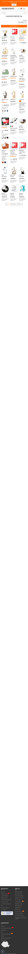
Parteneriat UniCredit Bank (6, 934)
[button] (21, 40)
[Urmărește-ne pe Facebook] (3, 953)
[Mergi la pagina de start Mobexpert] (9, 8)
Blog (2, 932)
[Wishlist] (18, 8)
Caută (24, 13)
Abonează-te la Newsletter (6, 938)
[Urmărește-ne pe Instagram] (15, 953)
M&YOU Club (3, 926)
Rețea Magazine (4, 940)
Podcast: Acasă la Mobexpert (6, 928)
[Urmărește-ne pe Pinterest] (9, 953)
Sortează (25, 20)
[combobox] (14, 13)
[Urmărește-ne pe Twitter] (6, 953)
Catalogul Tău (3, 930)
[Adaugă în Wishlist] (3, 31)
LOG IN (14, 4)
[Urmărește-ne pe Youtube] (12, 953)
